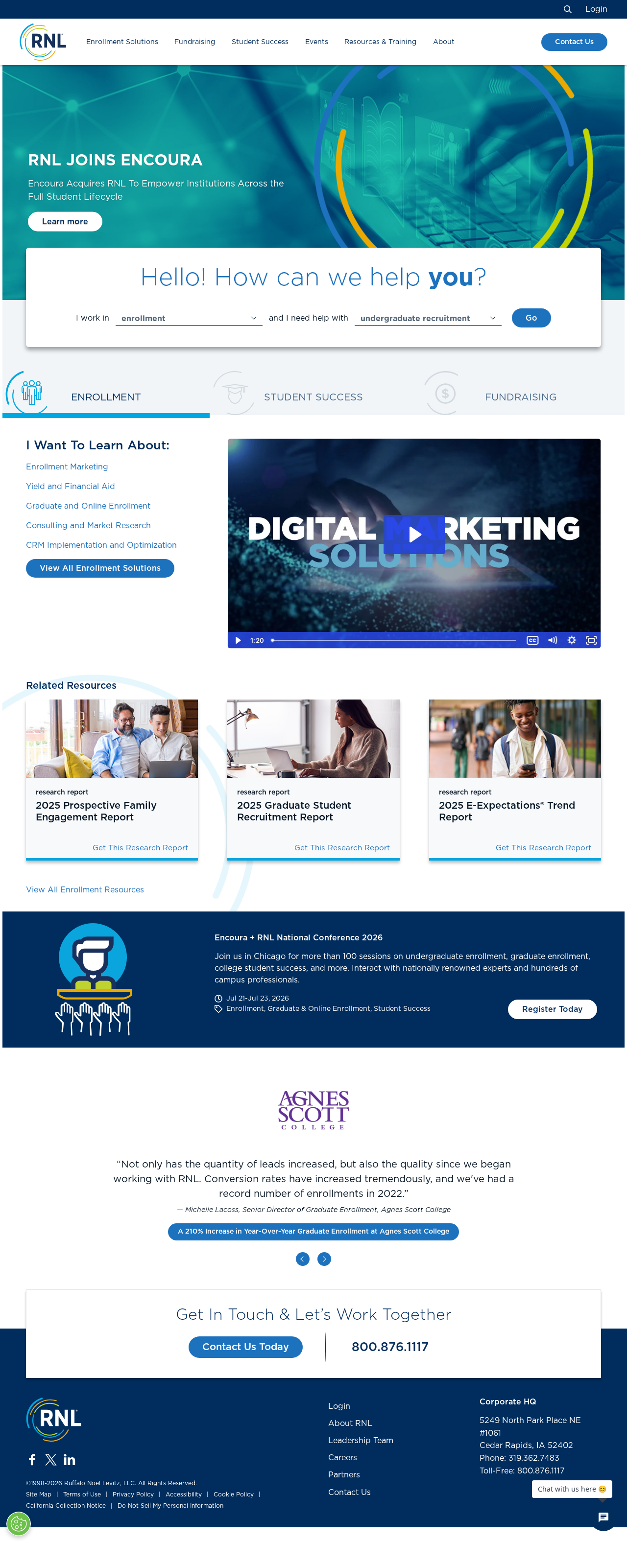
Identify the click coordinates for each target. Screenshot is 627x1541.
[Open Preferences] (18, 1524)
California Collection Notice (66, 1506)
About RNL (350, 1423)
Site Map (38, 1494)
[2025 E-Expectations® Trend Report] (515, 739)
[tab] (106, 398)
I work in (92, 318)
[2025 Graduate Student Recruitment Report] (313, 739)
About (444, 42)
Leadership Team (360, 1441)
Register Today (552, 1009)
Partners (344, 1475)
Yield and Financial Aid (70, 486)
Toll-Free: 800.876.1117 (522, 1471)
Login (596, 9)
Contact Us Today (245, 1347)
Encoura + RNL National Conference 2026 (299, 938)
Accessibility (184, 1494)
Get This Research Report (140, 848)
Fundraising (194, 42)
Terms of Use (82, 1494)
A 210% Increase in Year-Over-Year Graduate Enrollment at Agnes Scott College (313, 1231)
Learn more (65, 222)
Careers (342, 1458)
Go (531, 318)
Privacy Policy (133, 1494)
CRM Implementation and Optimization (101, 545)
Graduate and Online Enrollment (88, 506)
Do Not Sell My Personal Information (170, 1506)
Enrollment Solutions (122, 42)
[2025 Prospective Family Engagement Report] (112, 739)
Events (316, 42)
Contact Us (574, 42)
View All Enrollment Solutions (100, 568)
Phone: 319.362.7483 (519, 1458)
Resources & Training (380, 42)
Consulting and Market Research (88, 526)
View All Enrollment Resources (85, 890)
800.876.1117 (390, 1347)
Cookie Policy (234, 1494)
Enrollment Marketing (67, 467)
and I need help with (308, 318)
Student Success (260, 42)
